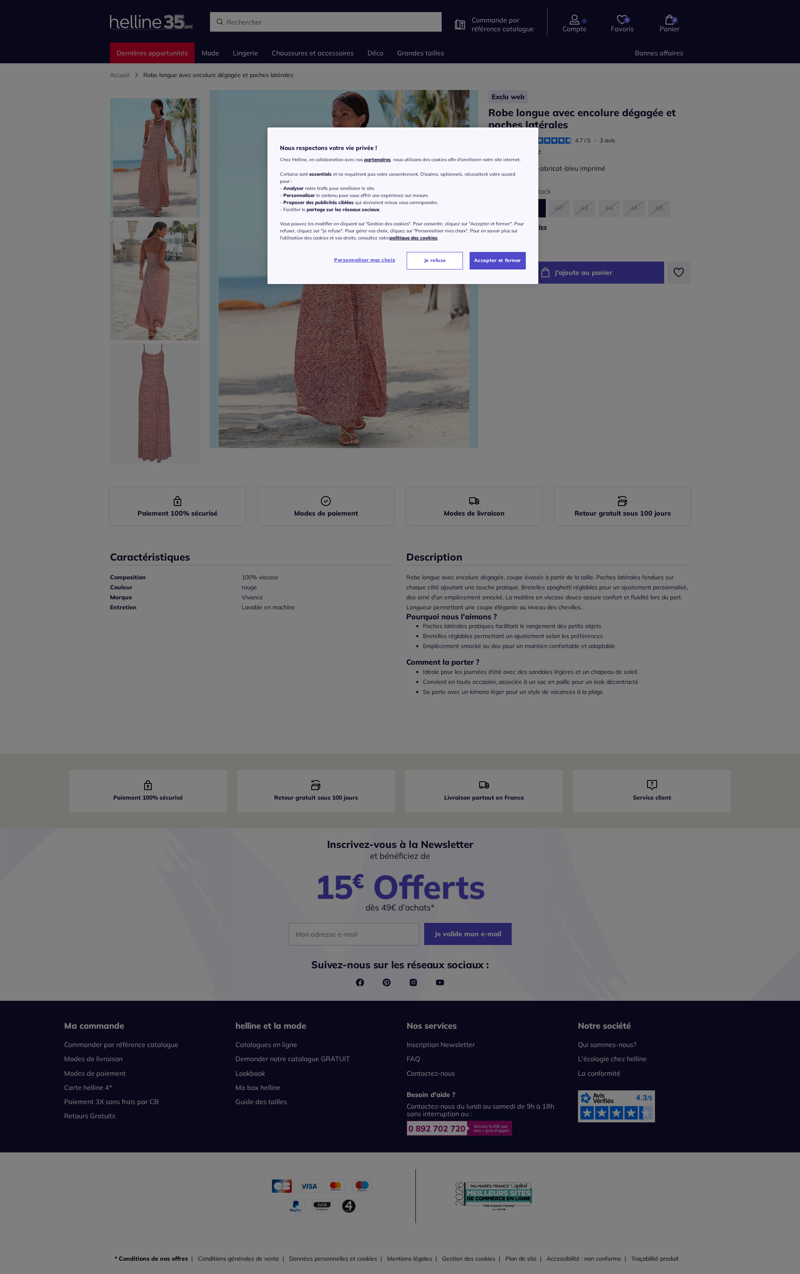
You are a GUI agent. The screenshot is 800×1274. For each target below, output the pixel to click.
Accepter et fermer (497, 260)
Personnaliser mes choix (364, 260)
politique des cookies (414, 238)
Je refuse (435, 260)
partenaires (377, 159)
